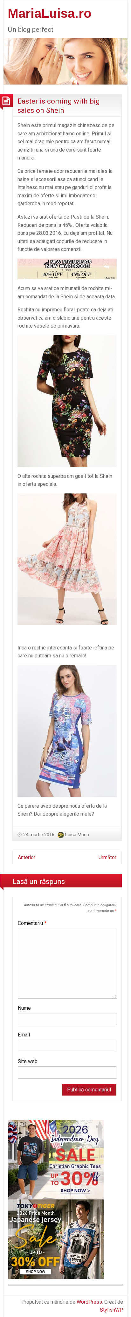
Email (24, 1035)
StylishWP (111, 1310)
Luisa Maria (77, 835)
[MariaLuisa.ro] (65, 61)
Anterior (26, 857)
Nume (24, 1008)
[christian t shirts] (56, 1159)
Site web (28, 1061)
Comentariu (32, 923)
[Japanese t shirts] (56, 1239)
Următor (107, 857)
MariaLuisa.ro (50, 13)
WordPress (89, 1302)
